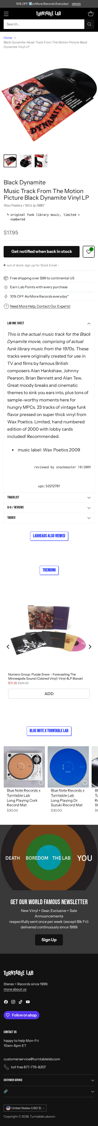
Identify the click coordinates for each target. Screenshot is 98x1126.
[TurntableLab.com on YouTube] (28, 1002)
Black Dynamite (25, 182)
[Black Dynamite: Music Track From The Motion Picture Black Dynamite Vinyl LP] (49, 102)
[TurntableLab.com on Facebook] (6, 1002)
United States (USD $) (26, 1108)
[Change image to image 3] (41, 160)
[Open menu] (6, 13)
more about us (15, 989)
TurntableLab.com (42, 1116)
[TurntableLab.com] (49, 13)
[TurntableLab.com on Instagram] (13, 1002)
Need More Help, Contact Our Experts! (40, 306)
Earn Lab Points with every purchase (38, 287)
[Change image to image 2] (25, 160)
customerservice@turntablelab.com (32, 1059)
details (76, 4)
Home (8, 37)
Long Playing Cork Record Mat (22, 802)
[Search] (89, 24)
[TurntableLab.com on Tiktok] (20, 1002)
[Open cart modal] (90, 13)
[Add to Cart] (41, 783)
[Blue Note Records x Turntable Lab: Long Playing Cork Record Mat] (24, 767)
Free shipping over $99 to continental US (42, 278)
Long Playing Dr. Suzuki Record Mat (67, 802)
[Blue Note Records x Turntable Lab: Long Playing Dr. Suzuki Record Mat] (68, 767)
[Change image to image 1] (10, 160)
